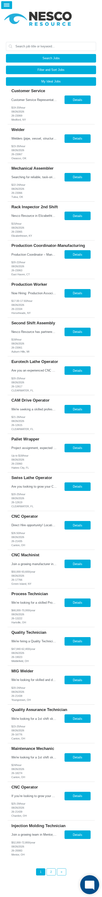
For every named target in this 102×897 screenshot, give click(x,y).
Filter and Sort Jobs (51, 70)
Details (77, 100)
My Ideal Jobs (51, 81)
